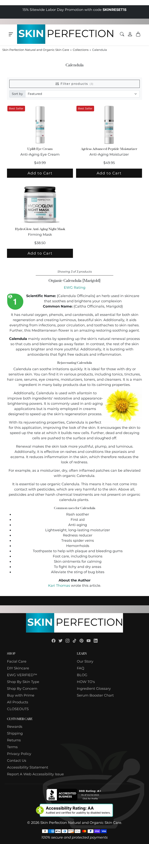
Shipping (15, 733)
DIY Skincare (18, 668)
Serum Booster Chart (95, 695)
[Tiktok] (74, 640)
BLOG (82, 675)
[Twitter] (60, 640)
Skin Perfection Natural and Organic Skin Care (35, 50)
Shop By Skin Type (23, 682)
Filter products (77, 84)
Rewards (14, 726)
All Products (17, 702)
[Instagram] (67, 640)
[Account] (130, 34)
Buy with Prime (20, 695)
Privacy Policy (19, 754)
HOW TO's (86, 682)
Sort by (17, 94)
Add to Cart (40, 173)
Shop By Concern (22, 688)
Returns (14, 740)
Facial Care (16, 661)
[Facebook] (53, 640)
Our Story (85, 661)
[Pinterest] (81, 640)
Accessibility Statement (27, 767)
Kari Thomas (59, 585)
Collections (80, 50)
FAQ (80, 668)
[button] (11, 34)
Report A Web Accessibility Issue (35, 774)
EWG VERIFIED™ (22, 675)
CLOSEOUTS (18, 709)
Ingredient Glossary (94, 688)
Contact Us (16, 760)
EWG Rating (74, 287)
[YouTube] (88, 640)
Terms (12, 747)
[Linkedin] (95, 640)
